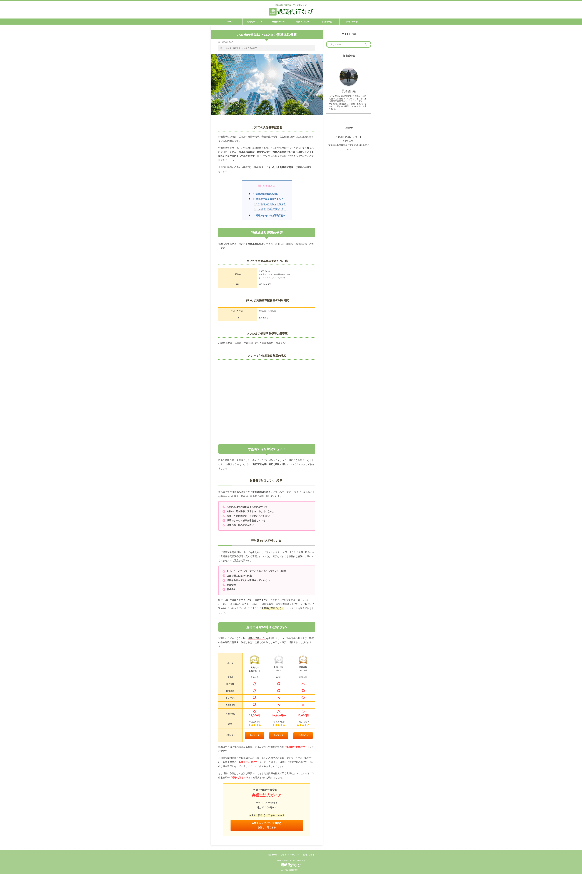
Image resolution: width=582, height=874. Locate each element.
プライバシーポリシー (290, 855)
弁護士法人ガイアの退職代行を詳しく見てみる (266, 825)
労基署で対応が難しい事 (269, 208)
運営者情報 (272, 855)
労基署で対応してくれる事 (270, 203)
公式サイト (255, 735)
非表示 (271, 186)
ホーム (230, 21)
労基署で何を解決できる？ (268, 199)
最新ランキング (279, 21)
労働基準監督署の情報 (265, 194)
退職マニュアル (303, 21)
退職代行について (255, 21)
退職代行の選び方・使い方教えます (291, 860)
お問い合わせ (352, 21)
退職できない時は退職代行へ (269, 215)
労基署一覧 (327, 21)
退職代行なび (291, 865)
